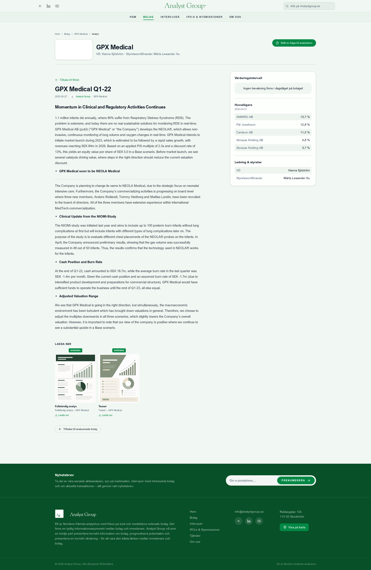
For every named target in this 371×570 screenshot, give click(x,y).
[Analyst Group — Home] (185, 6)
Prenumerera (293, 480)
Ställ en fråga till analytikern (296, 42)
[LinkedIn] (48, 6)
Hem (133, 16)
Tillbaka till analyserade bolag (80, 429)
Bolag (148, 16)
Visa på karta (296, 527)
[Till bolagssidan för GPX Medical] (74, 49)
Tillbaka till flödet (69, 79)
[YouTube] (57, 6)
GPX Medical (81, 33)
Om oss (235, 16)
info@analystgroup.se (249, 511)
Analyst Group (83, 96)
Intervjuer (170, 16)
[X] (40, 6)
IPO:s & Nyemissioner (204, 16)
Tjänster (195, 535)
